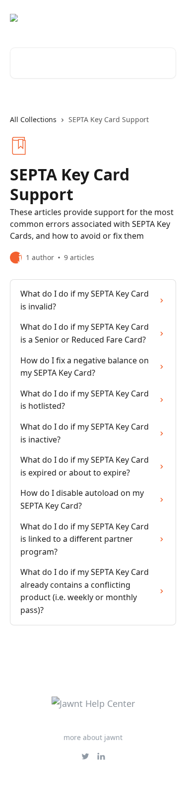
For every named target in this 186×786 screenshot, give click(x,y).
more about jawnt (93, 737)
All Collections (33, 119)
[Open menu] (167, 18)
